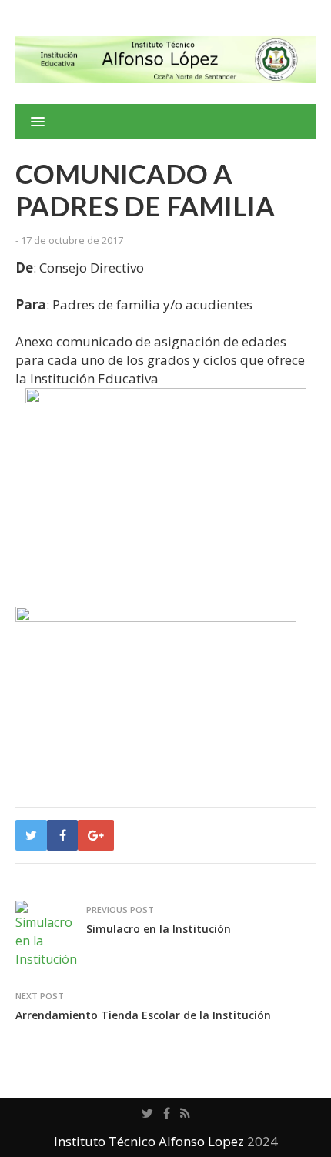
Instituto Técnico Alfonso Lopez (149, 1141)
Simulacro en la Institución (158, 928)
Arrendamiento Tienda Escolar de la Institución (143, 1015)
